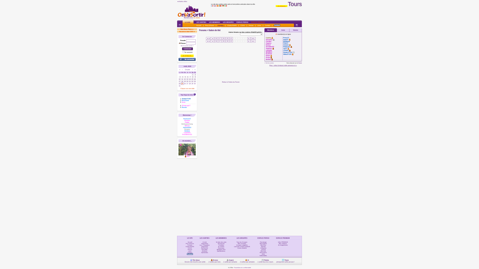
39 (227, 38)
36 (216, 38)
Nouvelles (205, 249)
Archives (204, 251)
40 (231, 38)
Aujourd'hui (204, 243)
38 (224, 38)
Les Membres (214, 22)
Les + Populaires (205, 245)
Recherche (204, 248)
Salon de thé (214, 30)
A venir (205, 242)
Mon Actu (263, 245)
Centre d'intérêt (242, 248)
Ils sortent (221, 246)
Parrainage (263, 242)
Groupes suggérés (242, 245)
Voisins (295, 30)
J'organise (263, 248)
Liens (259, 25)
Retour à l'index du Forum (231, 82)
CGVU (242, 25)
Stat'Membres (221, 251)
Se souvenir (188, 52)
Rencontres (263, 252)
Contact (267, 25)
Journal (263, 249)
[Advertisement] (256, 13)
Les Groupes (228, 22)
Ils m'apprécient (283, 245)
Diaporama (204, 246)
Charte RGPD (232, 25)
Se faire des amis (221, 242)
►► (253, 38)
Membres (270, 30)
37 (220, 38)
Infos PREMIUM (283, 242)
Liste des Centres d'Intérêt (242, 246)
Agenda (263, 246)
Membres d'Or (221, 249)
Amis (283, 30)
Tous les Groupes (242, 242)
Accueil (198, 25)
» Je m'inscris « (281, 6)
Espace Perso (242, 22)
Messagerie (263, 243)
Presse (251, 25)
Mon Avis (263, 251)
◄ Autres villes (182, 1)
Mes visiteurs (283, 243)
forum (300, 63)
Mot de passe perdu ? (187, 45)
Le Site (187, 22)
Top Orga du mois (187, 95)
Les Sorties (201, 22)
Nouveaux (221, 248)
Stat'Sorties (204, 252)
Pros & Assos (209, 25)
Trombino (221, 245)
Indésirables (263, 255)
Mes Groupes (242, 243)
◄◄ (208, 38)
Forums (220, 25)
